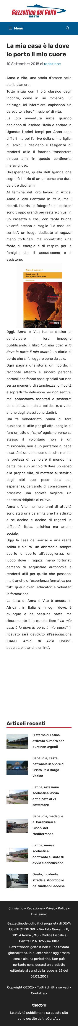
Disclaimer (39, 914)
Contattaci (39, 993)
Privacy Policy (56, 908)
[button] (68, 28)
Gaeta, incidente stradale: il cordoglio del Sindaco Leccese (48, 880)
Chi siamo (15, 908)
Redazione (34, 908)
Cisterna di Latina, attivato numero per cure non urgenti (48, 741)
